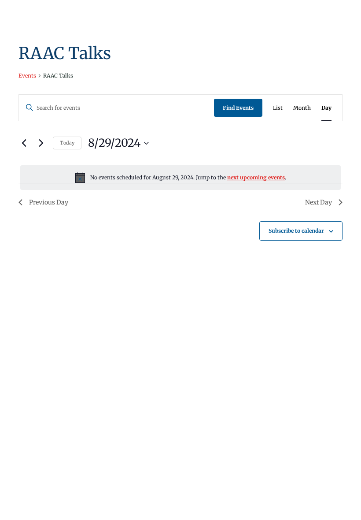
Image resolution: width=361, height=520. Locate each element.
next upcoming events (256, 177)
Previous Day (48, 202)
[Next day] (41, 143)
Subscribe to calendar (296, 230)
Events (27, 75)
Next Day (318, 202)
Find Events (238, 107)
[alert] (180, 177)
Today (67, 143)
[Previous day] (23, 143)
